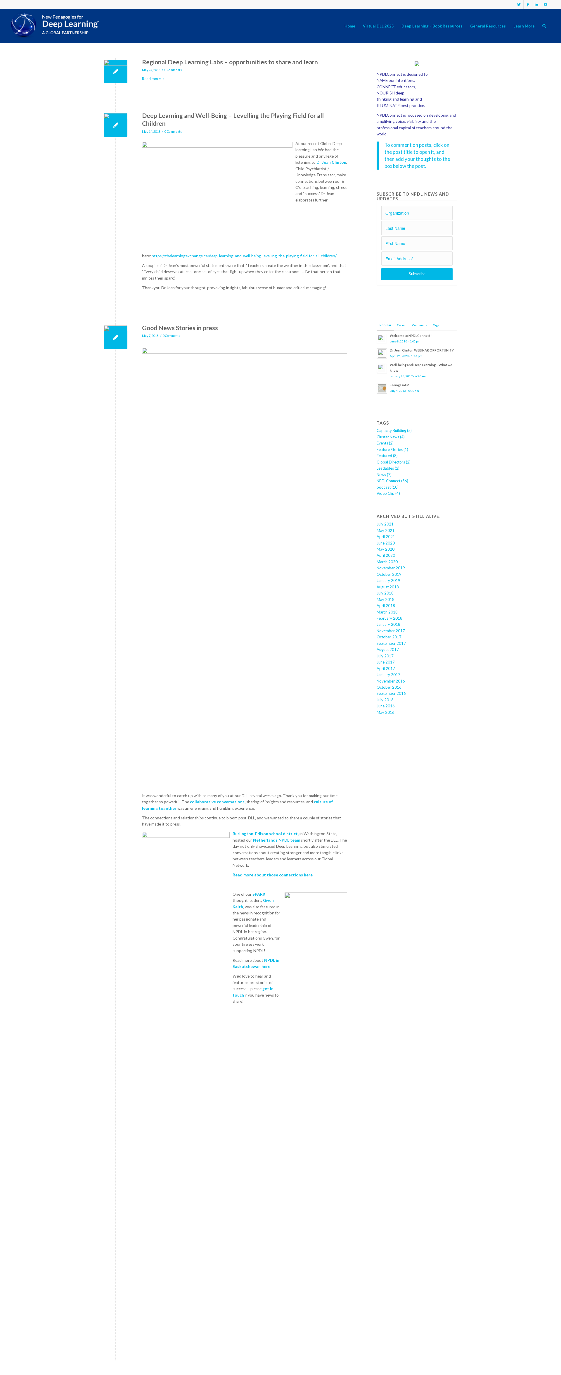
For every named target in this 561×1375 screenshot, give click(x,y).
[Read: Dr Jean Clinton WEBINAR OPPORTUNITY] (382, 353)
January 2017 (388, 674)
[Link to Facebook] (528, 4)
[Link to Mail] (545, 4)
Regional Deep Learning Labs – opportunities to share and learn (230, 62)
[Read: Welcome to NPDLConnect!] (382, 339)
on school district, (281, 833)
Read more (151, 78)
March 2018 (387, 612)
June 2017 (386, 662)
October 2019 (389, 574)
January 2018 (388, 624)
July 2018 (385, 593)
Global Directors (391, 462)
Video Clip (385, 493)
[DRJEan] (115, 125)
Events (382, 443)
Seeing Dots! (399, 385)
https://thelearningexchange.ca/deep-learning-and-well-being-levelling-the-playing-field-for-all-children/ (244, 256)
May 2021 (385, 530)
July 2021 (385, 524)
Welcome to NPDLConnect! (411, 335)
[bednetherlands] (115, 337)
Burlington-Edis (248, 833)
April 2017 (386, 668)
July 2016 (385, 699)
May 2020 (385, 549)
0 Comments (173, 70)
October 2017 (389, 637)
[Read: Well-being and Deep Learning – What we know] (382, 368)
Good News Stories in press (180, 327)
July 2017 (385, 656)
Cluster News (388, 437)
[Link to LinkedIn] (536, 4)
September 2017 (391, 643)
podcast (384, 487)
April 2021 (386, 536)
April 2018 (386, 605)
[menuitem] (350, 26)
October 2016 (389, 687)
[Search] (544, 26)
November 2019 (391, 568)
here (266, 966)
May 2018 (385, 599)
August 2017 (388, 649)
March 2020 (387, 561)
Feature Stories (390, 449)
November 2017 (391, 630)
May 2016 (385, 712)
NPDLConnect (388, 480)
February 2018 (389, 618)
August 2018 (388, 587)
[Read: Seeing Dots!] (382, 388)
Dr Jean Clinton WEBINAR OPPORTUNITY (422, 350)
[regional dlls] (115, 71)
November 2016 (391, 681)
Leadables (385, 468)
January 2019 (388, 580)
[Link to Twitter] (519, 4)
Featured (384, 455)
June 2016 (386, 706)
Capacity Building (391, 430)
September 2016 (391, 693)
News (381, 474)
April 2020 (386, 555)
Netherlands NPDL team (276, 840)
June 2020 (386, 543)
